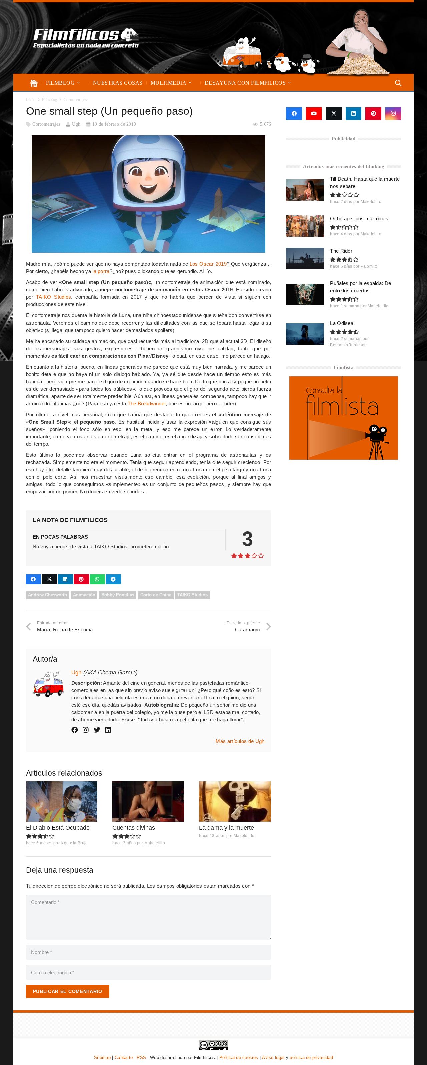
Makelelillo (154, 843)
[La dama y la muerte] (235, 801)
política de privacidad (311, 1057)
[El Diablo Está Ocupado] (62, 801)
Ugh (76, 124)
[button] (78, 83)
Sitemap (102, 1057)
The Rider (341, 251)
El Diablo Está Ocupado (58, 827)
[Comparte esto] (33, 579)
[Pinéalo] (81, 579)
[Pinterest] (373, 113)
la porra (100, 271)
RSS (141, 1057)
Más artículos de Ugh (240, 741)
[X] (334, 113)
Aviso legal (273, 1057)
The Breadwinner (147, 403)
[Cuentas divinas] (148, 801)
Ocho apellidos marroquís (359, 218)
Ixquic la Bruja (74, 843)
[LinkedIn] (354, 113)
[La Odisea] (305, 334)
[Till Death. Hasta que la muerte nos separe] (305, 190)
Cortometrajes (46, 124)
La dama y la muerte (226, 827)
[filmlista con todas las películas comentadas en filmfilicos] (343, 458)
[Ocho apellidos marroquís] (305, 226)
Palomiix (369, 266)
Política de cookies (238, 1057)
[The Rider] (305, 258)
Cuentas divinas (133, 827)
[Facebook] (294, 113)
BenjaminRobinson (348, 345)
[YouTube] (314, 113)
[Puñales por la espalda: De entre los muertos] (305, 294)
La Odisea (341, 323)
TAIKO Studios (53, 297)
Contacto (124, 1057)
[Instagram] (393, 113)
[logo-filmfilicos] (86, 38)
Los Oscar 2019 (208, 264)
